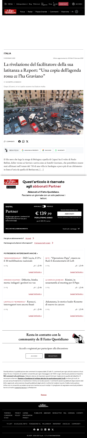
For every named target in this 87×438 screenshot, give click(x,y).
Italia (7, 53)
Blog (30, 4)
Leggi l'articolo (35, 272)
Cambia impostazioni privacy (27, 415)
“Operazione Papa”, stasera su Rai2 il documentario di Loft (62, 259)
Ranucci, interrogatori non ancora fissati (20, 303)
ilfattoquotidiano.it (22, 4)
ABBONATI (69, 214)
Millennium (36, 4)
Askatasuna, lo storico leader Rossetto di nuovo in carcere (63, 303)
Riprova (43, 395)
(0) (41, 265)
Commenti (10, 141)
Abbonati (63, 4)
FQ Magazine (44, 4)
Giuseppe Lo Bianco (12, 82)
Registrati (53, 356)
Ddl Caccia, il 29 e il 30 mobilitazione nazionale (22, 259)
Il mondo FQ (55, 4)
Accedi (34, 356)
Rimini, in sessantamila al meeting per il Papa (62, 281)
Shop (50, 4)
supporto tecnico (21, 387)
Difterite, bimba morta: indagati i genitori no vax (21, 281)
